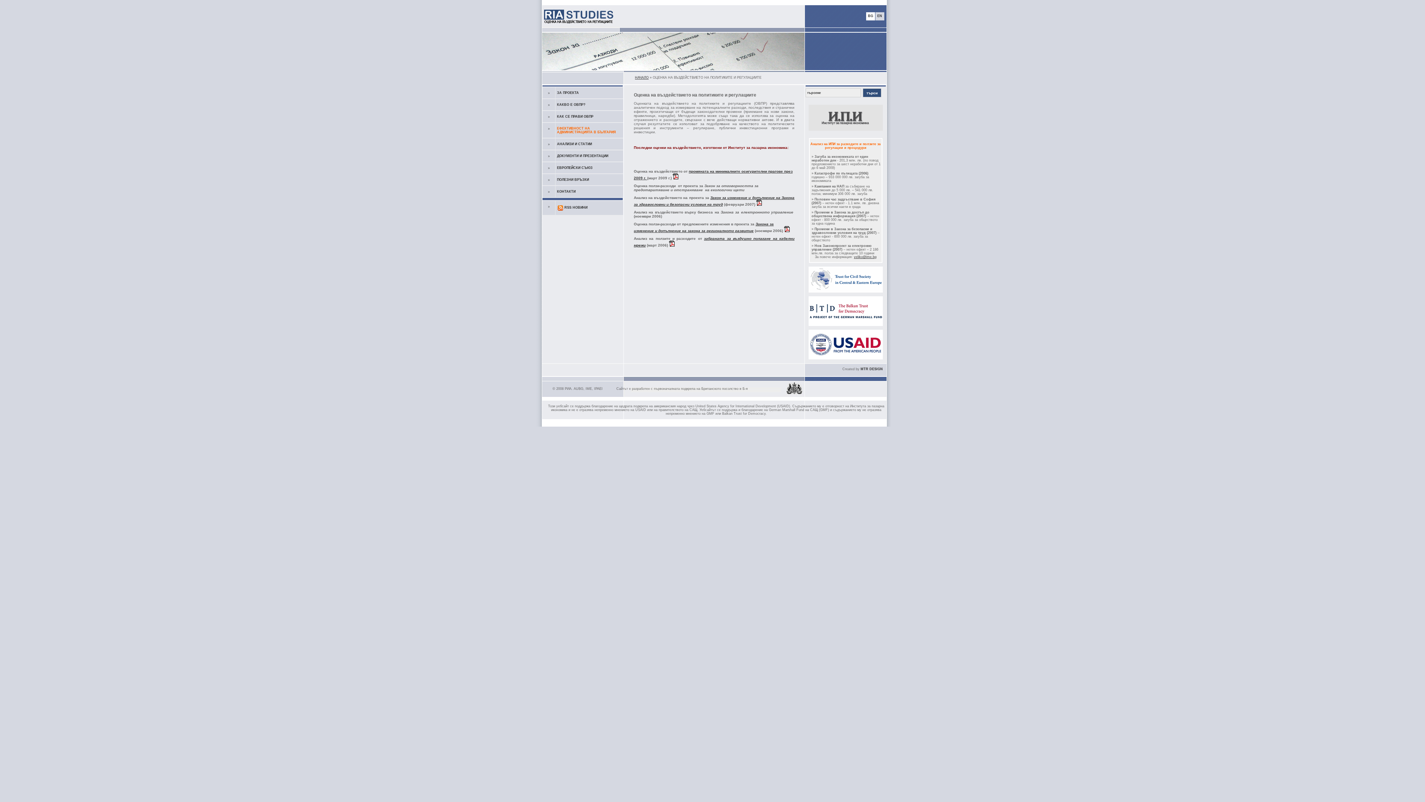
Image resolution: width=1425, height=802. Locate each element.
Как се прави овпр (575, 116)
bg (870, 16)
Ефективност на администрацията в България (586, 130)
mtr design (872, 369)
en (879, 16)
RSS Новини (575, 207)
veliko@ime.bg (865, 257)
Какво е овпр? (571, 105)
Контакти (566, 191)
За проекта (568, 93)
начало (642, 77)
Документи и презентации (582, 156)
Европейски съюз (575, 168)
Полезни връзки (573, 180)
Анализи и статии (574, 144)
